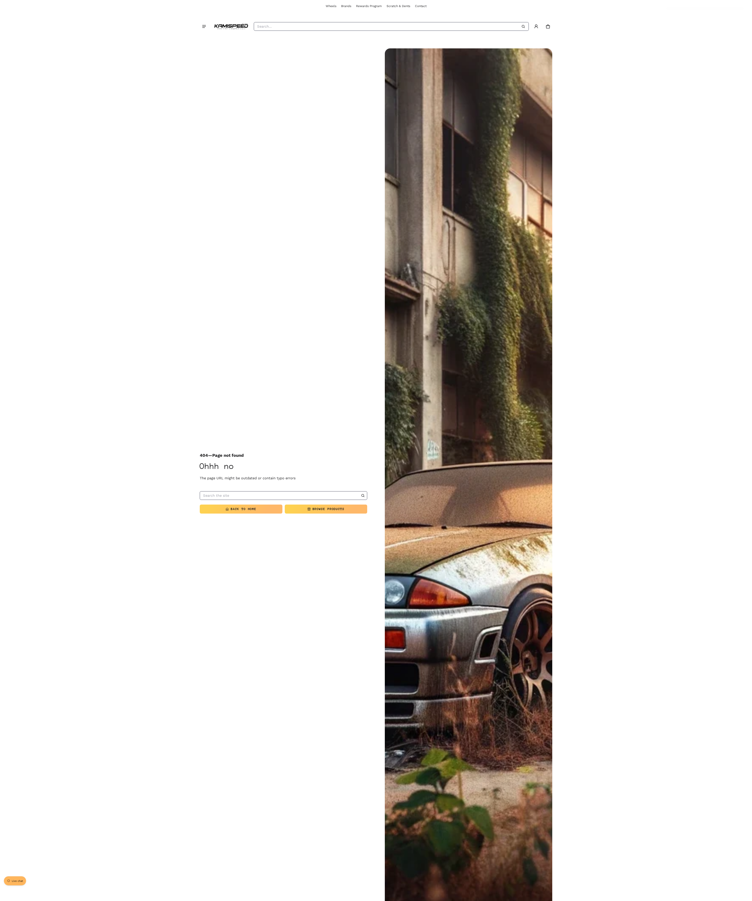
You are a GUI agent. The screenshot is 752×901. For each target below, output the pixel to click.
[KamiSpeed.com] (231, 26)
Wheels (331, 6)
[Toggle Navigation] (204, 26)
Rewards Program (369, 6)
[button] (548, 26)
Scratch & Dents (398, 6)
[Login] (536, 26)
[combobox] (391, 26)
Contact (421, 6)
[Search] (363, 495)
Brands (346, 6)
